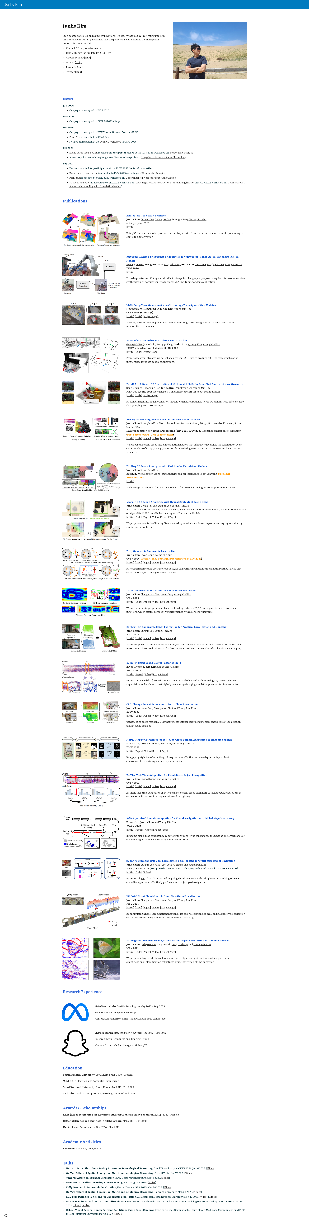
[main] (115, 48)
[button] (6, 1215)
